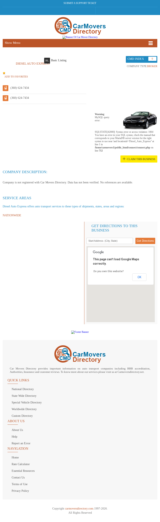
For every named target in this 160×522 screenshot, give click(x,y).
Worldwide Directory (24, 409)
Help (14, 436)
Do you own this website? (109, 271)
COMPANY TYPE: (137, 66)
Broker (152, 66)
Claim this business (141, 159)
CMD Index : (137, 58)
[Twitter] (76, 10)
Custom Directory (22, 415)
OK (139, 277)
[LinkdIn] (92, 10)
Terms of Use (20, 484)
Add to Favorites (16, 76)
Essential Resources (23, 470)
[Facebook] (68, 10)
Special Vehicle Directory (27, 402)
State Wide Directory (24, 395)
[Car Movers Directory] (80, 26)
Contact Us (18, 477)
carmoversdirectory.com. (79, 508)
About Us (17, 430)
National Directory (23, 389)
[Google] (84, 10)
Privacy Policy (20, 490)
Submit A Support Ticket (80, 3)
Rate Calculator (21, 464)
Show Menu (12, 42)
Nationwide (12, 215)
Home (15, 457)
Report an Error (21, 443)
